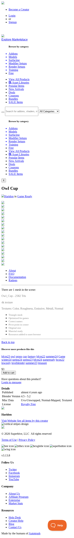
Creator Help (16, 520)
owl (13, 356)
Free (11, 73)
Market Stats (16, 503)
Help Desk (15, 517)
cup (25, 356)
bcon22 (60, 359)
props (19, 356)
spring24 (17, 359)
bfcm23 (5, 356)
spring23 (28, 359)
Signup (13, 22)
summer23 (31, 363)
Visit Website (9, 420)
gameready (49, 359)
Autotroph (34, 533)
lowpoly (6, 363)
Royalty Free (28, 404)
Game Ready (24, 196)
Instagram (14, 476)
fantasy (32, 356)
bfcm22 (40, 356)
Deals (12, 92)
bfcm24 (37, 359)
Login (12, 15)
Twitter (13, 469)
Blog (11, 524)
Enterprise (14, 500)
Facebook (14, 472)
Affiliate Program (18, 496)
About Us (14, 493)
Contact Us (15, 527)
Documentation (17, 277)
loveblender (18, 363)
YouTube (14, 479)
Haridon (9, 196)
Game (61, 356)
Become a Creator (19, 9)
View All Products (19, 79)
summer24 (52, 356)
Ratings (13, 280)
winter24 (6, 359)
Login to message (11, 382)
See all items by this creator (32, 420)
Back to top (8, 342)
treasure (42, 363)
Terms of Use (9, 439)
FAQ (11, 273)
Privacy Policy (27, 439)
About (12, 270)
